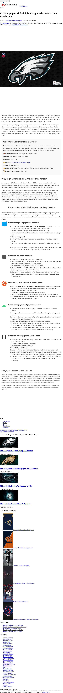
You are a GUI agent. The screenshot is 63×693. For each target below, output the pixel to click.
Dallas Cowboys (7, 649)
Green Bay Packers (8, 654)
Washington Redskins (9, 677)
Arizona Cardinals (8, 637)
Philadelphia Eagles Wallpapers (13, 20)
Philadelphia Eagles (8, 670)
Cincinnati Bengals (8, 646)
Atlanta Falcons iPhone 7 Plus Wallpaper (23, 583)
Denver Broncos (7, 651)
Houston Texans (7, 655)
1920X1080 (6, 421)
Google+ (16, 430)
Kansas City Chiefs (8, 660)
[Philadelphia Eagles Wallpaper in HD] (9, 482)
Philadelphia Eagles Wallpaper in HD (16, 486)
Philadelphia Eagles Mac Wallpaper (15, 504)
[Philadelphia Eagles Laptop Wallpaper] (9, 447)
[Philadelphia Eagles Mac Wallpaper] (9, 500)
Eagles (5, 423)
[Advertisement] (31, 38)
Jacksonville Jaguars (8, 658)
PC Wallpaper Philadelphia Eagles (12, 628)
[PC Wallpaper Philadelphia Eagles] (31, 69)
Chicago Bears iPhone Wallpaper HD (23, 547)
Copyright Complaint (8, 682)
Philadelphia (6, 426)
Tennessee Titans (7, 676)
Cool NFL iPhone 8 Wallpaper (21, 565)
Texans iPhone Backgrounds (20, 601)
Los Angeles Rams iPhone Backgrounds (23, 530)
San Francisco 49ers (8, 671)
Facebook (6, 430)
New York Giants (7, 665)
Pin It (25, 430)
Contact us (6, 680)
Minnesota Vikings (8, 663)
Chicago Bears (7, 645)
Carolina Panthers (7, 643)
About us (5, 679)
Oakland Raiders (7, 668)
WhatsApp (11, 430)
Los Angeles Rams (8, 661)
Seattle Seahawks (7, 673)
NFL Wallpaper (23, 6)
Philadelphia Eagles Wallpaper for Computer (19, 468)
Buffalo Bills (6, 642)
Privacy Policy (7, 683)
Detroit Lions (6, 652)
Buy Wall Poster (4, 431)
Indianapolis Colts (8, 657)
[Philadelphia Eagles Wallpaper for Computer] (9, 465)
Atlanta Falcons (7, 639)
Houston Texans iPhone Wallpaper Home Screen (25, 619)
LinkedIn (21, 430)
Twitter (2, 430)
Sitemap (5, 685)
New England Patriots (9, 664)
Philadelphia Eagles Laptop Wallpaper (16, 451)
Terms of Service (7, 686)
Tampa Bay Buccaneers (9, 674)
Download (11, 431)
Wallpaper (6, 427)
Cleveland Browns (8, 648)
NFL (4, 667)
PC (4, 424)
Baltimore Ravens (8, 640)
